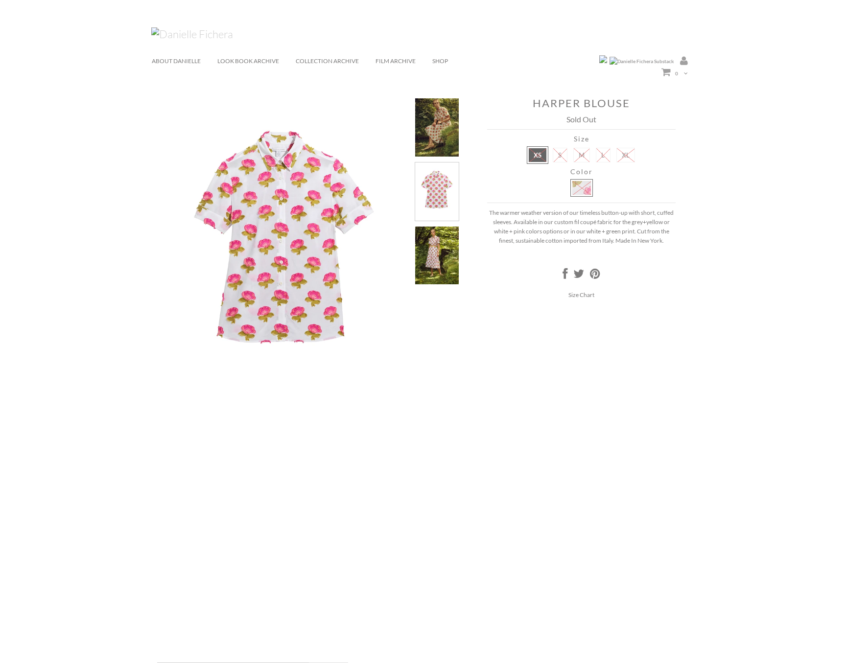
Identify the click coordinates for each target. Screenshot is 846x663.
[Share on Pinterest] (595, 275)
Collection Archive (327, 61)
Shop (440, 61)
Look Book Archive (248, 61)
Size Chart (581, 294)
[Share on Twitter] (578, 275)
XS (537, 155)
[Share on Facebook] (565, 275)
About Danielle (176, 61)
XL (626, 155)
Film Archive (396, 61)
